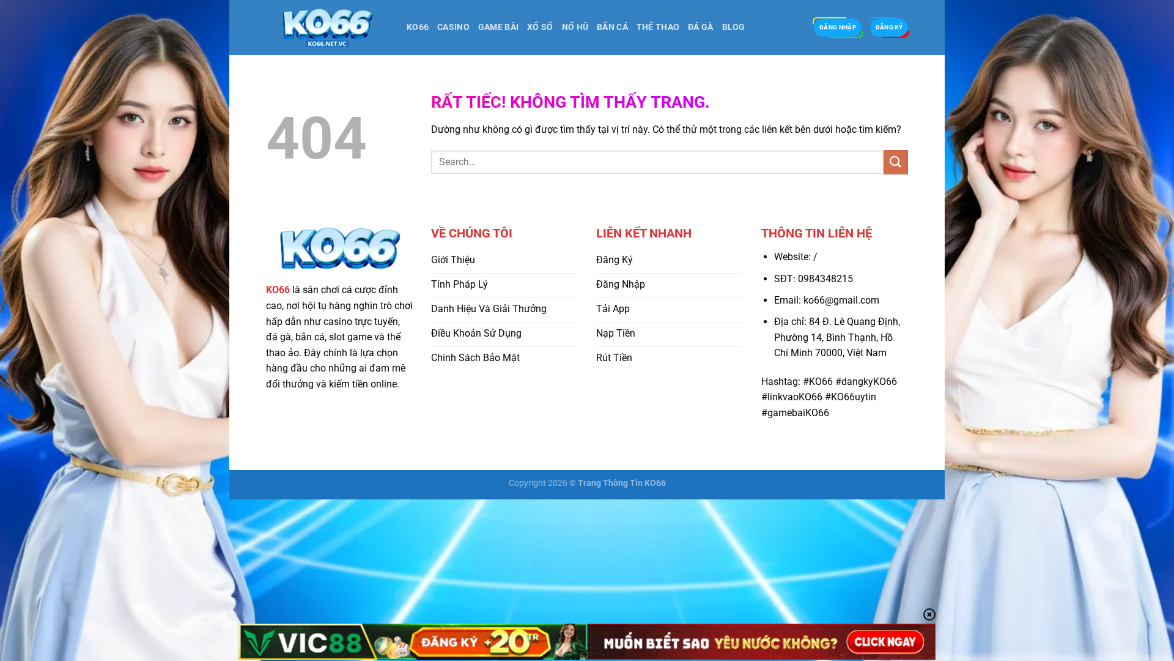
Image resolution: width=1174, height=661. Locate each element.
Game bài (498, 27)
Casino (453, 27)
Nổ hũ (575, 27)
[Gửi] (896, 162)
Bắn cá (612, 27)
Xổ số (540, 27)
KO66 (418, 27)
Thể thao (658, 27)
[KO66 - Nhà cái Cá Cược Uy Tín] (327, 27)
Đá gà (700, 27)
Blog (733, 27)
